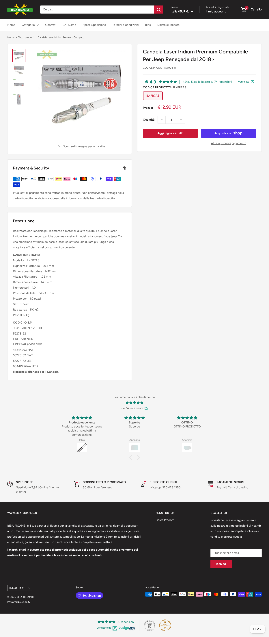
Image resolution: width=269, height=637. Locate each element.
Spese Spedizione (94, 25)
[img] (134, 403)
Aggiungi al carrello (170, 133)
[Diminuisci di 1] (161, 120)
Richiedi (221, 564)
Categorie (28, 25)
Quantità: (149, 119)
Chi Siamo (69, 25)
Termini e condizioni (125, 25)
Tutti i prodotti (26, 37)
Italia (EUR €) (16, 588)
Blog (148, 25)
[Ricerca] (158, 9)
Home (11, 25)
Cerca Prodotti (165, 520)
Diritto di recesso (168, 25)
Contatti (50, 25)
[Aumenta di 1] (181, 120)
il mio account (216, 11)
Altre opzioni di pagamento (228, 143)
